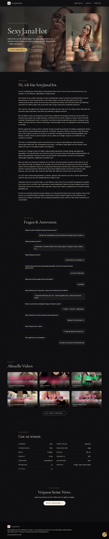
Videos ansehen (17, 49)
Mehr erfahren (37, 49)
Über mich (78, 3)
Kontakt (98, 3)
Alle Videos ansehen (54, 413)
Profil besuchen (54, 503)
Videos (88, 3)
